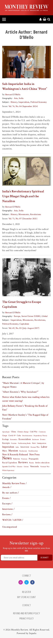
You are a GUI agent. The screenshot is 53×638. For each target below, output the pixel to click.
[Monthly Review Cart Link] (44, 19)
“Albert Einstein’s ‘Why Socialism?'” (20, 391)
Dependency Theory (40, 436)
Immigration (41, 443)
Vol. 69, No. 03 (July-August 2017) (24, 328)
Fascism (14, 443)
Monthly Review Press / (14, 483)
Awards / (6, 487)
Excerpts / (7, 503)
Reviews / (7, 514)
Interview (24, 446)
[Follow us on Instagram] (20, 582)
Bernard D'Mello (12, 94)
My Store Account (26, 597)
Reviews (23, 462)
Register (26, 592)
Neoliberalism (33, 451)
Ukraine (19, 467)
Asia (16, 98)
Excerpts (6, 443)
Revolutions (35, 214)
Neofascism (23, 451)
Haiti (34, 443)
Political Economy (38, 102)
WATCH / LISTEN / (12, 520)
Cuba (19, 435)
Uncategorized (9, 526)
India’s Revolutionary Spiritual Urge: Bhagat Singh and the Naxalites (23, 196)
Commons (42, 432)
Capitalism (24, 323)
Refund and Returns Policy (26, 613)
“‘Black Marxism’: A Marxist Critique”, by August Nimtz (23, 384)
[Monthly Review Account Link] (40, 19)
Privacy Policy (26, 618)
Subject (5, 102)
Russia (31, 463)
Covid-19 (11, 435)
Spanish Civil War (8, 466)
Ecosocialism (25, 439)
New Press (34, 454)
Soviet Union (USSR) (30, 316)
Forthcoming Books (24, 443)
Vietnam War (45, 466)
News (7, 458)
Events (42, 439)
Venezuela (34, 466)
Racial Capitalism (9, 462)
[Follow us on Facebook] (32, 582)
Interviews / (8, 509)
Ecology (5, 439)
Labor (44, 446)
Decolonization (27, 435)
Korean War (35, 447)
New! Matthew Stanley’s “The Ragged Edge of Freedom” (25, 416)
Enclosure (35, 439)
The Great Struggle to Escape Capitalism (21, 304)
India (21, 98)
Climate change (23, 431)
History (14, 102)
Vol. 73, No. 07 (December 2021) (23, 218)
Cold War (33, 431)
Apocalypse (6, 432)
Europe (17, 316)
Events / (6, 498)
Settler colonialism (42, 462)
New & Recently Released (15, 454)
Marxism (13, 450)
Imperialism (23, 102)
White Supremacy (8, 470)
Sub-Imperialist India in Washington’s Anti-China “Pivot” (24, 86)
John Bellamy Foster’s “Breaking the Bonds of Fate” (24, 407)
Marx (4, 450)
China (13, 431)
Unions (26, 467)
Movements (23, 214)
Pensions (24, 459)
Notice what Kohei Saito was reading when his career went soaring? (25, 398)
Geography (7, 98)
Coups (4, 435)
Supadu (32, 633)
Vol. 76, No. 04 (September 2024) (23, 106)
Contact (26, 605)
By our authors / (10, 492)
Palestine (16, 458)
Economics (13, 439)
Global (44, 316)
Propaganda (33, 458)
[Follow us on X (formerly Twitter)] (26, 582)
